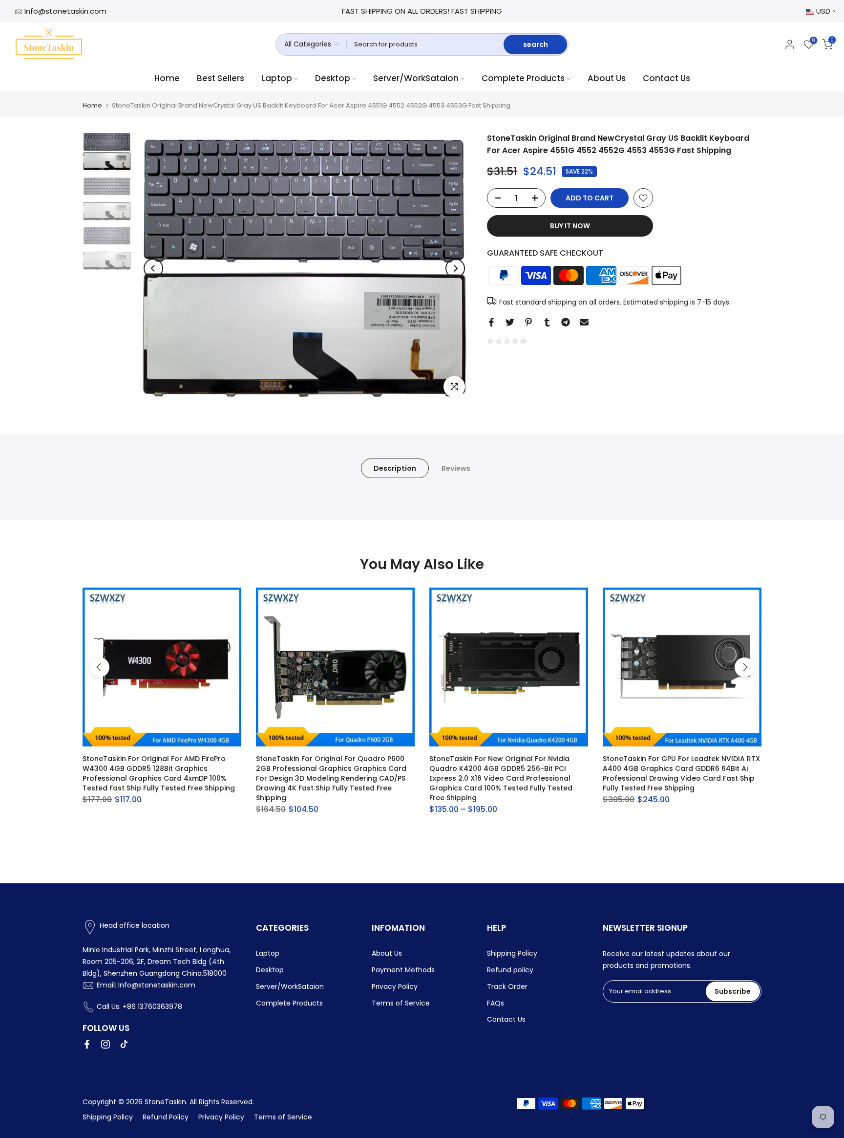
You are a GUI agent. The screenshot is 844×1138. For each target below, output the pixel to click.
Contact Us (666, 78)
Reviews (456, 468)
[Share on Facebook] (491, 322)
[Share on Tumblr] (547, 322)
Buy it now (570, 226)
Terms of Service (401, 1003)
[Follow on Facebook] (87, 1044)
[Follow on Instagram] (105, 1044)
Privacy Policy (395, 986)
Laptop (276, 78)
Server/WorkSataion (416, 78)
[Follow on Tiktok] (124, 1044)
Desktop (332, 78)
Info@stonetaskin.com (65, 11)
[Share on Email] (584, 322)
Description (395, 468)
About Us (607, 78)
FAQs (495, 1003)
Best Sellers (220, 78)
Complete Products (523, 78)
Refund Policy (166, 1117)
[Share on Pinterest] (528, 322)
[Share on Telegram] (565, 322)
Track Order (507, 986)
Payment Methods (403, 970)
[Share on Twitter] (510, 322)
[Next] (455, 268)
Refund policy (510, 970)
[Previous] (153, 268)
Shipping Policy (512, 953)
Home (167, 78)
